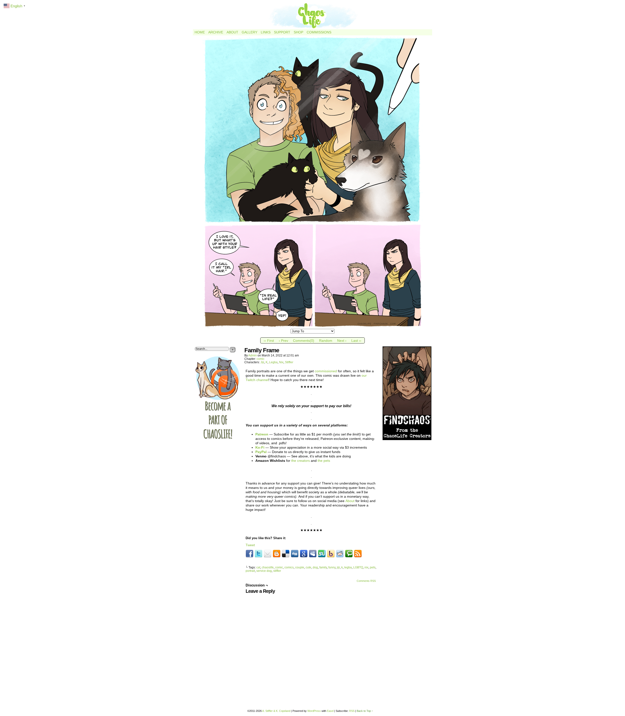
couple (299, 567)
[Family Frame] (312, 327)
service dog (264, 571)
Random (325, 341)
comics (289, 567)
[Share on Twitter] (258, 554)
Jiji (262, 362)
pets (372, 567)
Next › (341, 341)
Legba (273, 362)
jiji (338, 567)
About (232, 32)
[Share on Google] (304, 554)
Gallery (249, 32)
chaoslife (268, 567)
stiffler (277, 571)
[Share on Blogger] (277, 554)
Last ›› (356, 341)
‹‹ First (269, 341)
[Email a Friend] (267, 554)
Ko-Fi (259, 447)
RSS (351, 710)
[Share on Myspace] (313, 554)
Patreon (261, 434)
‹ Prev (283, 341)
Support (282, 32)
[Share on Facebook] (249, 554)
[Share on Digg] (295, 554)
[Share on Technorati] (349, 554)
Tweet (250, 545)
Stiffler (289, 362)
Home (200, 32)
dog (315, 567)
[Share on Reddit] (340, 554)
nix (366, 567)
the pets (324, 461)
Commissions (319, 32)
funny (331, 567)
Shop (298, 32)
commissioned (326, 371)
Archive (215, 32)
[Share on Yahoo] (331, 554)
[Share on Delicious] (286, 554)
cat (258, 567)
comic (260, 359)
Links (266, 32)
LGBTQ (358, 567)
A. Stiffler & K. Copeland (276, 710)
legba (348, 567)
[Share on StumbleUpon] (322, 554)
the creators (300, 461)
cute (308, 567)
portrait (250, 571)
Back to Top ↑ (365, 710)
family (323, 567)
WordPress (314, 710)
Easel (330, 710)
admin (252, 355)
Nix (281, 362)
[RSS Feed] (358, 554)
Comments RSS (366, 580)
